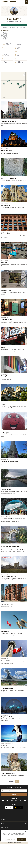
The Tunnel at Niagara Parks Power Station (13, 518)
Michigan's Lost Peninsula (8, 178)
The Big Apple (5, 432)
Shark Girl (4, 262)
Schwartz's (4, 347)
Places (3, 815)
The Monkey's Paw (6, 319)
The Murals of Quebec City (8, 121)
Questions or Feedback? (14, 842)
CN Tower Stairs (5, 660)
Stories (23, 68)
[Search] (23, 2)
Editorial (4, 819)
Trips (2, 823)
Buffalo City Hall (5, 205)
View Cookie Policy (14, 835)
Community (4, 827)
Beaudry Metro (5, 376)
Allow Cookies (21, 839)
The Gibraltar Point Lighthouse (9, 461)
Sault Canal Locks (6, 489)
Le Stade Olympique (7, 688)
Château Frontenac (6, 150)
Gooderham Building (7, 604)
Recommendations (16, 68)
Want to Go (7, 68)
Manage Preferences (11, 839)
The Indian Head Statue (8, 773)
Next (17, 781)
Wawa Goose (5, 631)
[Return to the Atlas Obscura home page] (9, 2)
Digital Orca (4, 745)
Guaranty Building (6, 234)
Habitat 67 (4, 404)
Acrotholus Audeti (6, 290)
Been (2, 68)
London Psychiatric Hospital (9, 576)
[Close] (25, 831)
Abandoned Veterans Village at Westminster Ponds (10, 547)
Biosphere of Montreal (7, 717)
